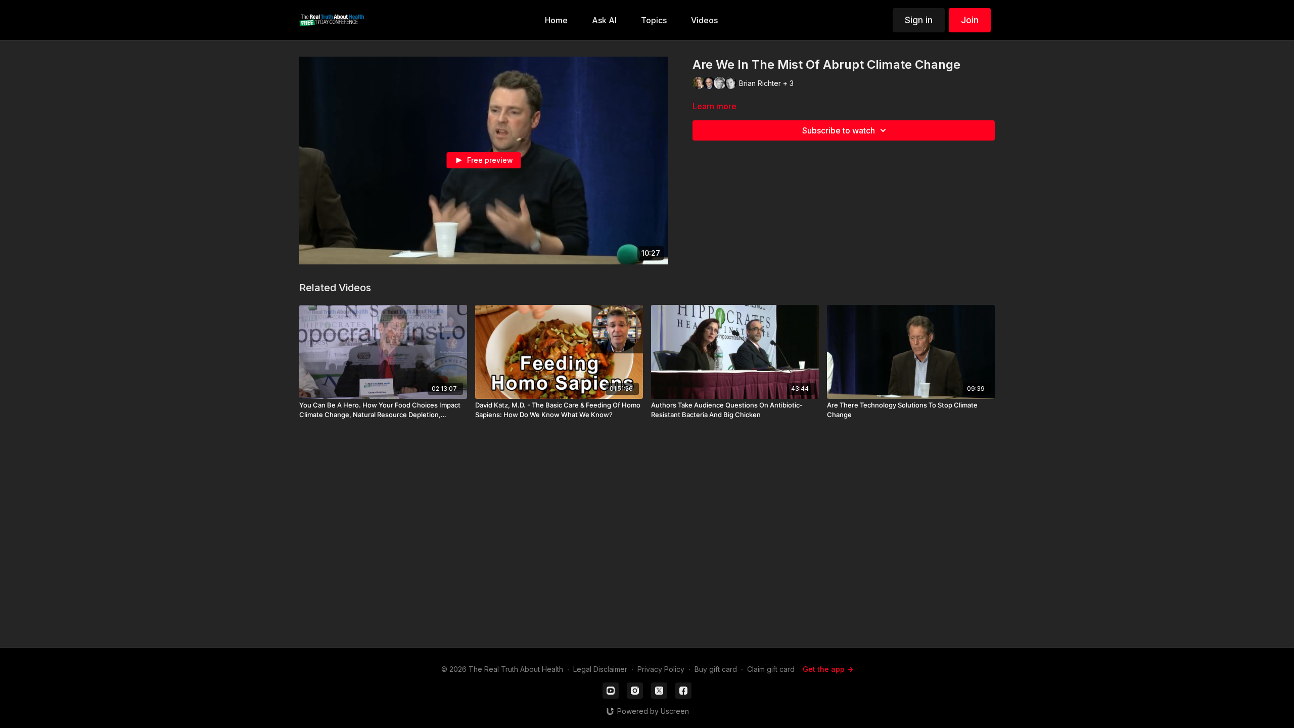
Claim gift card (771, 669)
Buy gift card (716, 669)
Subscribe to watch (838, 130)
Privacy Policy (660, 669)
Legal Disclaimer (600, 669)
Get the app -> (828, 669)
